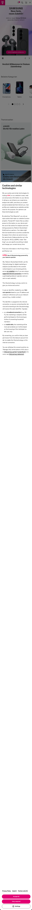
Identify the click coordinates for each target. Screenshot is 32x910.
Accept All (16, 896)
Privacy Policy (6, 891)
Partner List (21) (23, 891)
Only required (16, 901)
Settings (17, 906)
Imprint (14, 891)
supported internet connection (12, 274)
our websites (10, 271)
